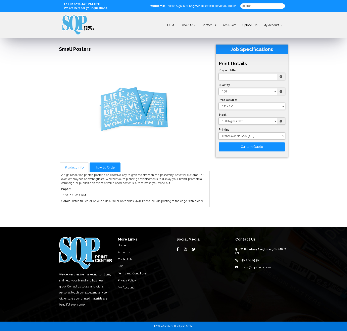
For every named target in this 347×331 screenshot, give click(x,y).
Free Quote (229, 25)
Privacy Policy (127, 280)
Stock (223, 114)
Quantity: (225, 85)
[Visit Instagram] (186, 249)
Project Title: (227, 70)
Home (122, 245)
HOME (171, 25)
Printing (224, 129)
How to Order (105, 167)
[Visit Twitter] (194, 249)
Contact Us (209, 25)
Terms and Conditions (132, 273)
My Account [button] (271, 25)
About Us (188, 25)
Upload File (249, 25)
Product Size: (228, 100)
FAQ (120, 266)
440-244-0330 (248, 260)
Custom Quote (252, 147)
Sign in (180, 6)
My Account (126, 287)
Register (194, 6)
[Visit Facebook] (178, 249)
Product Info (74, 167)
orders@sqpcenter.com (254, 267)
